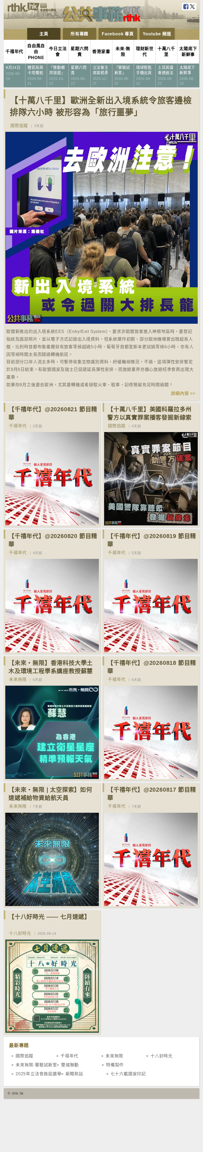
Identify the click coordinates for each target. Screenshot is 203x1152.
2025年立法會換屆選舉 (39, 1074)
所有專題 (79, 34)
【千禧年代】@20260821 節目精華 (52, 413)
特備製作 (115, 1065)
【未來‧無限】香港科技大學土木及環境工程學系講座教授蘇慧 (50, 667)
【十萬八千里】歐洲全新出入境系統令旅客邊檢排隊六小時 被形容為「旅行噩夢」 (101, 106)
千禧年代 (18, 426)
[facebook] (186, 6)
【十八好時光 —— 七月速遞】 (49, 916)
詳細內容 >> (183, 393)
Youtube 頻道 (157, 34)
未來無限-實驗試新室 (36, 1065)
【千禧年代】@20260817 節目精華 (151, 793)
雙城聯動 (70, 1065)
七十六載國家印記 (128, 1074)
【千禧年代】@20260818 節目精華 (151, 667)
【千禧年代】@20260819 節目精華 (151, 540)
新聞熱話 (74, 1074)
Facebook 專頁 (118, 34)
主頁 (43, 34)
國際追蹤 (19, 125)
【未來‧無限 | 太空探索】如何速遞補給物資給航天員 (50, 793)
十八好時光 (20, 933)
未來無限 (18, 679)
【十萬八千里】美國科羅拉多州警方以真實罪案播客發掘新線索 (149, 413)
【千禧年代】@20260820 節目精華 (52, 540)
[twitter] (193, 6)
